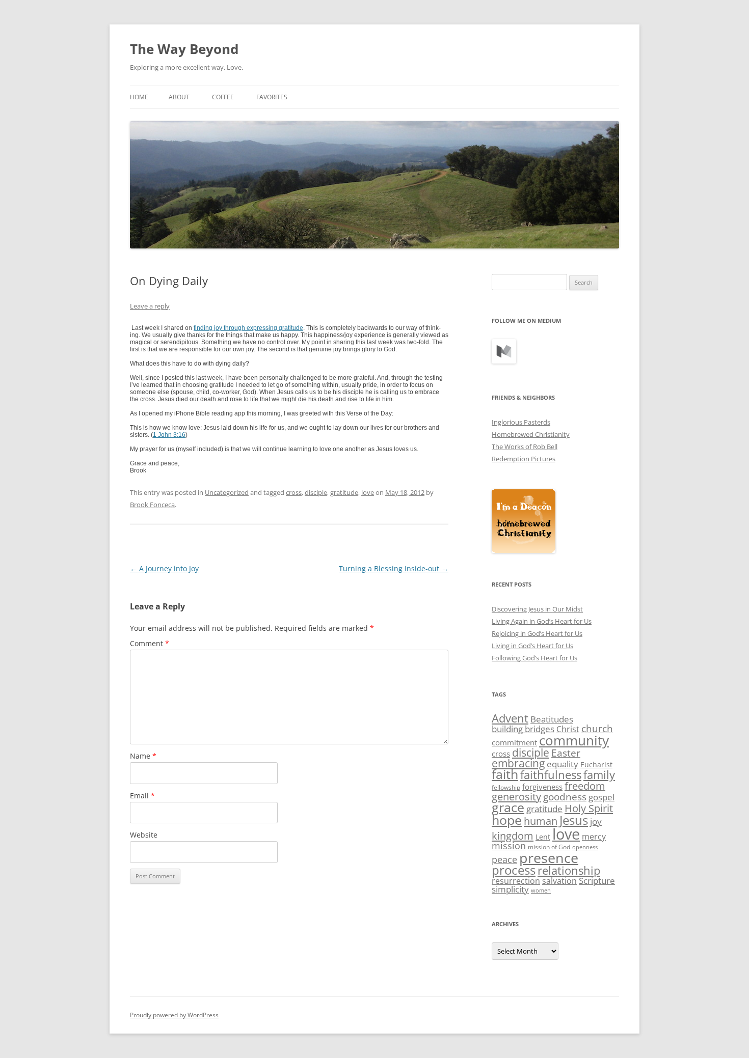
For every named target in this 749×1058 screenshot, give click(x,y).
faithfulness (550, 774)
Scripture (597, 880)
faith (505, 774)
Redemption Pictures (523, 458)
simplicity (510, 889)
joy (596, 821)
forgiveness (542, 787)
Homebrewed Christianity (531, 434)
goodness (564, 796)
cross (294, 492)
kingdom (512, 835)
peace (504, 859)
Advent (510, 718)
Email (142, 795)
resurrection (516, 880)
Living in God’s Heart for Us (532, 645)
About (179, 97)
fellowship (506, 787)
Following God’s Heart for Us (534, 657)
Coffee (223, 97)
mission (509, 846)
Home (139, 97)
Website (143, 835)
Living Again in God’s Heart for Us (542, 621)
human (540, 821)
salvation (559, 880)
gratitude (344, 492)
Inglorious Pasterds (521, 422)
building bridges (523, 729)
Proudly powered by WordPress (174, 1015)
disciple (316, 492)
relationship (569, 870)
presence (548, 857)
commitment (514, 742)
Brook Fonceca (152, 504)
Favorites (271, 97)
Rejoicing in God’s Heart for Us (537, 633)
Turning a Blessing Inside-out (393, 568)
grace (508, 807)
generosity (516, 796)
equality (562, 764)
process (514, 870)
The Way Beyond (184, 49)
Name (143, 756)
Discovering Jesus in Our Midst (537, 609)
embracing (518, 763)
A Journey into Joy (164, 568)
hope (507, 820)
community (574, 740)
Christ (567, 729)
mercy (594, 836)
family (599, 774)
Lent (543, 837)
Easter (565, 753)
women (541, 890)
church (597, 728)
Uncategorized (227, 492)
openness (585, 847)
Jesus (573, 820)
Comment (149, 643)
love (367, 492)
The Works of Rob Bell (524, 446)
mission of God (549, 847)
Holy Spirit (589, 808)
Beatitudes (551, 719)
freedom (585, 786)
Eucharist (596, 764)
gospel (601, 797)
